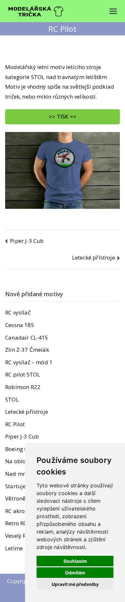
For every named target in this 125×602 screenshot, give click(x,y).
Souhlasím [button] (75, 561)
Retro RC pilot (22, 523)
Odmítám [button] (75, 572)
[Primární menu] (113, 11)
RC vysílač (17, 312)
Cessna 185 (19, 325)
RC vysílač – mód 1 (29, 362)
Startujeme (19, 486)
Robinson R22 (22, 387)
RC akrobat (19, 511)
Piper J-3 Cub (27, 240)
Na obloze (18, 461)
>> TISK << (62, 116)
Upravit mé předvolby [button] (75, 584)
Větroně (15, 498)
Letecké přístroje (93, 257)
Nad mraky (19, 473)
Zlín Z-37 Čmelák (27, 349)
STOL (12, 399)
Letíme (14, 548)
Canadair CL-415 (26, 337)
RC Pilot (15, 424)
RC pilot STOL (22, 374)
